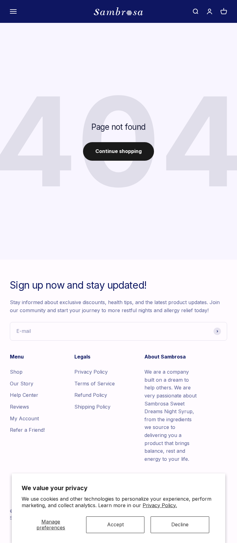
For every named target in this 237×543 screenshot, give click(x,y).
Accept (115, 524)
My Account (24, 418)
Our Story (21, 383)
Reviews (19, 407)
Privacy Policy (91, 372)
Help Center (24, 395)
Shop (16, 372)
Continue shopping (118, 151)
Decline (180, 524)
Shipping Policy (92, 407)
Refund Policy (90, 395)
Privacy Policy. (160, 505)
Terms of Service (94, 383)
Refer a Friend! (27, 430)
